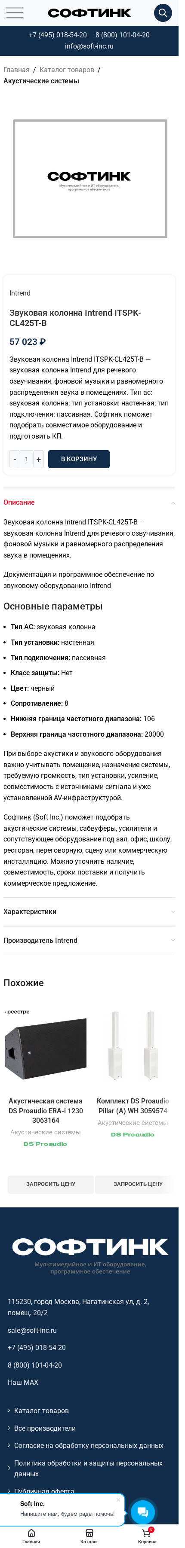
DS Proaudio (46, 1144)
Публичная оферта (44, 1491)
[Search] (163, 12)
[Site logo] (89, 12)
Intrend (20, 293)
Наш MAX (23, 1382)
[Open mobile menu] (14, 12)
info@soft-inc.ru (89, 46)
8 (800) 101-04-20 (123, 35)
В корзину (79, 459)
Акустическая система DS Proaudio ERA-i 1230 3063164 (46, 1110)
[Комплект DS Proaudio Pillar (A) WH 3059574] (133, 1045)
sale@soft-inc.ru (32, 1330)
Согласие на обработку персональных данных (88, 1445)
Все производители (45, 1428)
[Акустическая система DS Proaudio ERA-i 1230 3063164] (45, 1045)
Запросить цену (50, 1184)
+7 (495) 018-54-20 (58, 35)
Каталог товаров (67, 70)
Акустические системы (41, 81)
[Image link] (89, 1256)
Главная (16, 70)
